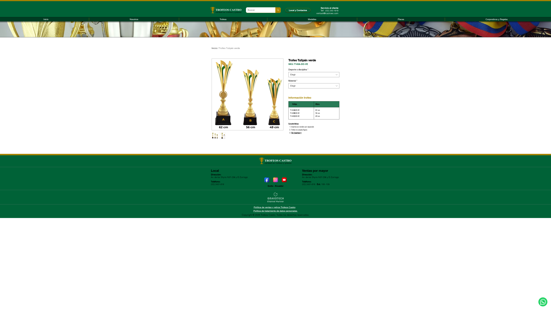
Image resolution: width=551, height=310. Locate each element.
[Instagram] (275, 179)
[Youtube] (284, 179)
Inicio (214, 48)
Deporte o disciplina (298, 69)
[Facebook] (266, 179)
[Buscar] (278, 10)
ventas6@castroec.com (327, 13)
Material (292, 81)
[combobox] (313, 74)
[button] (223, 19)
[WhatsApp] (542, 301)
